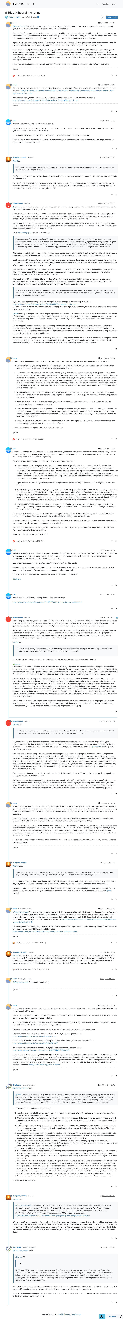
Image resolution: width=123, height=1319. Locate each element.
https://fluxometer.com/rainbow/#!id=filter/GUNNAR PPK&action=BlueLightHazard (45, 304)
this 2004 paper (24, 233)
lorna (15, 23)
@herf (31, 157)
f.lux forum (18, 4)
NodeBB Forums (63, 1314)
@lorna (28, 203)
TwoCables (17, 1085)
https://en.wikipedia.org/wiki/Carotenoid (44, 1065)
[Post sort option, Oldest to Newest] (103, 17)
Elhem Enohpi (18, 203)
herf (14, 120)
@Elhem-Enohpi (19, 26)
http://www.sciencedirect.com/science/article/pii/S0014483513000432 (41, 1050)
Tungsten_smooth (19, 157)
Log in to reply (112, 17)
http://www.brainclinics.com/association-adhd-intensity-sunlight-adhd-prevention (45, 931)
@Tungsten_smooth (25, 908)
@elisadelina (97, 747)
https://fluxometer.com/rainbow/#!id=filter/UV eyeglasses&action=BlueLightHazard (45, 100)
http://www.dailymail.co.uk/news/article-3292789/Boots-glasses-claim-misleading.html (47, 602)
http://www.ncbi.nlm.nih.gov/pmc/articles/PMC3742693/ (35, 1043)
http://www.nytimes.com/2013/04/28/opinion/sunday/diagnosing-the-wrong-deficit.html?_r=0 (52, 1215)
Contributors (76, 1314)
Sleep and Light (15, 17)
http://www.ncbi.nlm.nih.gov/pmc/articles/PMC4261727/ (35, 1036)
